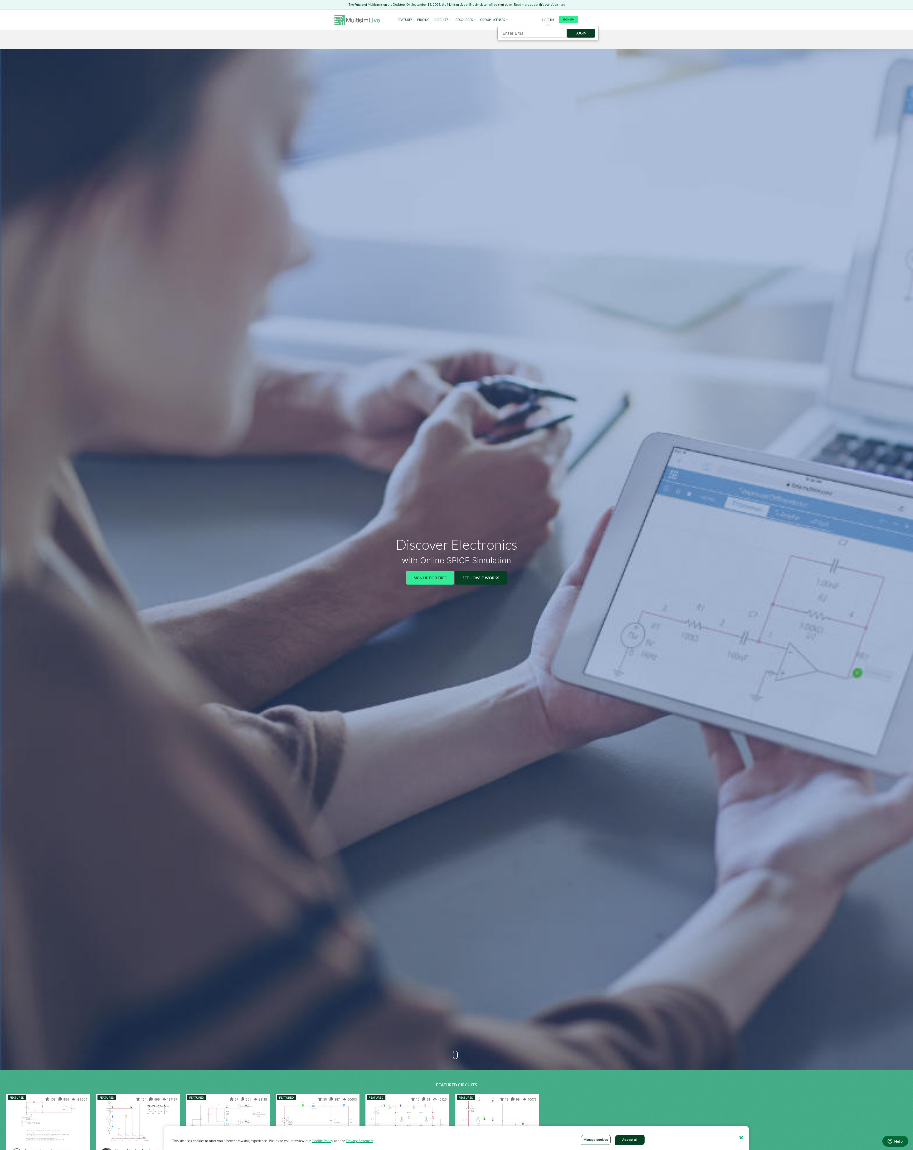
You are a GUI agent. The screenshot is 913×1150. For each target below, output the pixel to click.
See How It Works (480, 577)
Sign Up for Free (430, 577)
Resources (464, 19)
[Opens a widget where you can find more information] (895, 1142)
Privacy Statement (359, 1141)
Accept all (629, 1139)
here (562, 4)
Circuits (441, 19)
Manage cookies (595, 1139)
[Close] (741, 1137)
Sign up (568, 19)
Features (405, 19)
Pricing (423, 19)
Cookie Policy (322, 1141)
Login (580, 33)
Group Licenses (492, 19)
